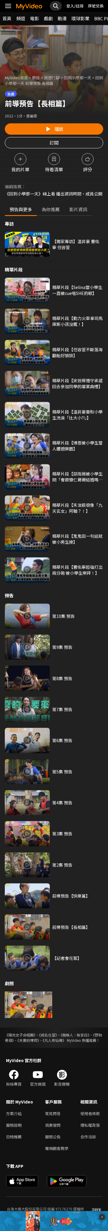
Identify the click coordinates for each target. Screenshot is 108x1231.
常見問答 (53, 1113)
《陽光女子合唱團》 (20, 1034)
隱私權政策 (90, 1125)
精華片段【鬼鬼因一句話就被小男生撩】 (77, 539)
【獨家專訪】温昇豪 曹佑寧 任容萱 (75, 244)
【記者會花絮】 (67, 958)
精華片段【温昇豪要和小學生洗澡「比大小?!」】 (77, 415)
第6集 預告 (62, 740)
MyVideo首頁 (16, 77)
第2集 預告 (62, 865)
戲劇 (48, 18)
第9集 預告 (62, 647)
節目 (36, 77)
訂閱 (54, 142)
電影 (34, 18)
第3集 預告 (62, 834)
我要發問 (53, 1125)
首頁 (6, 18)
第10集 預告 (63, 616)
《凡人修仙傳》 (54, 1040)
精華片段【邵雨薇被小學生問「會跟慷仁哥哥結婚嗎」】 (77, 477)
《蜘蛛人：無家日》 (75, 1034)
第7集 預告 (62, 709)
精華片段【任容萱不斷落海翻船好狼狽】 (77, 352)
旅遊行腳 (52, 77)
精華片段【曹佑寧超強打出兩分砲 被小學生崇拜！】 (77, 570)
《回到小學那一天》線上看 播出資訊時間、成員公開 (53, 194)
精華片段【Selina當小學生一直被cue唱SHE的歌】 (77, 290)
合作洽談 (88, 1137)
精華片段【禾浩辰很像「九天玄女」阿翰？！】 (77, 508)
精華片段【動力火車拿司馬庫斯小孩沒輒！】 (77, 321)
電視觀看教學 (56, 1148)
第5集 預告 (62, 772)
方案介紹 (14, 1113)
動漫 (62, 18)
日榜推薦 (14, 1137)
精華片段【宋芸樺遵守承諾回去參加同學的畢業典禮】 (77, 383)
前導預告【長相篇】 (71, 927)
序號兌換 (96, 6)
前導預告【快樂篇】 (71, 896)
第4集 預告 (62, 803)
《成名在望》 (48, 1034)
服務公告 (53, 1137)
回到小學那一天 (77, 77)
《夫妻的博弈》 (28, 1040)
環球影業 (80, 18)
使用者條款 (90, 1113)
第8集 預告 (62, 678)
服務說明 (14, 1125)
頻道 (20, 18)
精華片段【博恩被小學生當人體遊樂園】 (77, 446)
